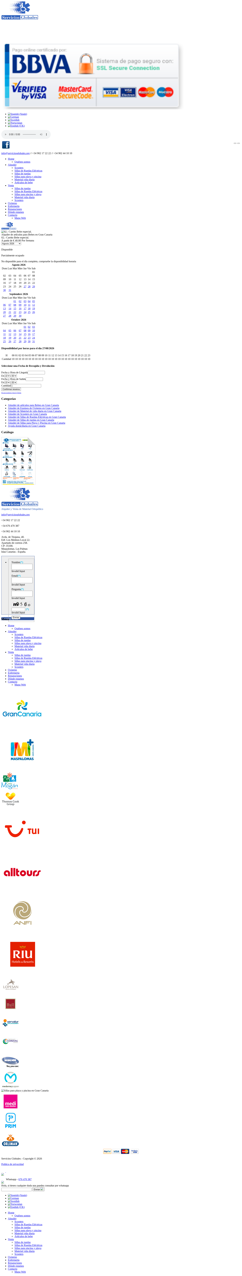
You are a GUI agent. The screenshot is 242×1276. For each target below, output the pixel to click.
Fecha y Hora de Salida (13, 379)
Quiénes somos (22, 161)
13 (4, 308)
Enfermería (13, 206)
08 (14, 305)
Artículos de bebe (23, 182)
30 (4, 290)
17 (25, 308)
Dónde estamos (16, 212)
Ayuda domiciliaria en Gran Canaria (26, 425)
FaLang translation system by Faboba (11, 393)
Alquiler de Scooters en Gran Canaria (27, 414)
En (2, 375)
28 (29, 286)
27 (25, 286)
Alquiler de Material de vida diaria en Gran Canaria (34, 411)
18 (29, 308)
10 (25, 305)
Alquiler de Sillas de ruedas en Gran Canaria (31, 420)
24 (25, 312)
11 (29, 305)
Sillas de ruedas (22, 173)
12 (33, 305)
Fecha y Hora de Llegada (14, 372)
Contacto (12, 215)
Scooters (18, 167)
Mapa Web (20, 218)
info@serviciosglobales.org (15, 153)
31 (10, 290)
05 (33, 301)
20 (4, 312)
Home (11, 158)
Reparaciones (15, 209)
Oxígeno (12, 203)
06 (4, 305)
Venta (11, 185)
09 (20, 305)
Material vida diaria (24, 179)
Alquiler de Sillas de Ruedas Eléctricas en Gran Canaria (37, 417)
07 (10, 305)
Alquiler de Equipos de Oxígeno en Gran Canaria (33, 408)
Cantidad (6, 385)
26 (33, 312)
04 (29, 301)
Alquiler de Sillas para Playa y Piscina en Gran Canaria (36, 422)
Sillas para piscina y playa (27, 194)
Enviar (37, 1189)
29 (33, 286)
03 (25, 301)
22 (14, 312)
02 (20, 301)
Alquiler (12, 164)
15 (14, 308)
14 (10, 308)
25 (29, 312)
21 (10, 312)
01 (14, 301)
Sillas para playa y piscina (27, 176)
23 (20, 312)
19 (33, 308)
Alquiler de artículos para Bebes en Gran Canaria (33, 405)
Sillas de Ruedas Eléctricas (28, 170)
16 (20, 308)
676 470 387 (25, 1179)
